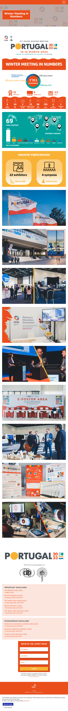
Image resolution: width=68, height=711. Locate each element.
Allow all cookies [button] (8, 704)
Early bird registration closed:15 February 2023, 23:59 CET (13, 596)
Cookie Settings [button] (8, 707)
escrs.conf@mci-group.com (37, 692)
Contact (34, 690)
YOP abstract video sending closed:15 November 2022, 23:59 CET (15, 602)
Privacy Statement (34, 676)
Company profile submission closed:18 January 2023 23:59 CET (15, 635)
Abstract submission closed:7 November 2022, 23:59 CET (13, 607)
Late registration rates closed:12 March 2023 (13, 591)
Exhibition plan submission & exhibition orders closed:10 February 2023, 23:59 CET (21, 625)
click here (26, 701)
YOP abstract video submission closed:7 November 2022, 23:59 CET (16, 612)
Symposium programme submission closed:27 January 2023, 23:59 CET (18, 630)
